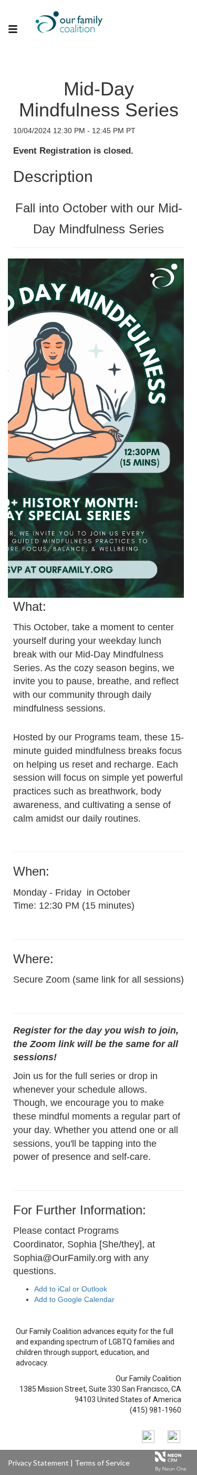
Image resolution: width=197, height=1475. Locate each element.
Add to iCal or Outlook (70, 1289)
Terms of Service (102, 1462)
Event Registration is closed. (73, 151)
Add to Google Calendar (74, 1299)
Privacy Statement (38, 1462)
